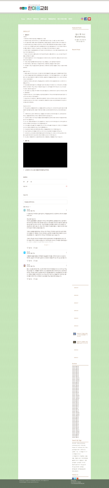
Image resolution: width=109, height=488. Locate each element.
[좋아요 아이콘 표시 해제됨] (28, 248)
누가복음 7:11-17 (83, 451)
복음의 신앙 (78, 458)
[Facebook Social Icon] (85, 18)
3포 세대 (74, 443)
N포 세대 (83, 445)
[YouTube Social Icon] (89, 18)
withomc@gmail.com (45, 480)
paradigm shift (75, 449)
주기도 (83, 462)
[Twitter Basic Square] (75, 478)
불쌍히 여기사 (75, 460)
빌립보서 (82, 460)
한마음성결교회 (81, 469)
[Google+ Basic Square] (77, 478)
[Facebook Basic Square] (73, 478)
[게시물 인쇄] (31, 181)
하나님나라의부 (75, 466)
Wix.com (36, 482)
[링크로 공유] (27, 181)
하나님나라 (83, 464)
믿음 (86, 456)
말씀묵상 (25, 177)
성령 (86, 460)
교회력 (73, 451)
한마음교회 (74, 469)
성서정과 (79, 462)
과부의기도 (83, 449)
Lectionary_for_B (76, 445)
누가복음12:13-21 (76, 454)
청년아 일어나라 (76, 464)
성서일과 (74, 462)
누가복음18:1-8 (75, 456)
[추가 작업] (66, 210)
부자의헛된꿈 (84, 458)
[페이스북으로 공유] (24, 181)
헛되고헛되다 (75, 471)
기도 (77, 451)
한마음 (81, 466)
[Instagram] (82, 18)
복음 (73, 458)
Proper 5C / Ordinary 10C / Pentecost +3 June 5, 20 (80, 447)
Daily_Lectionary (81, 443)
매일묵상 (82, 456)
